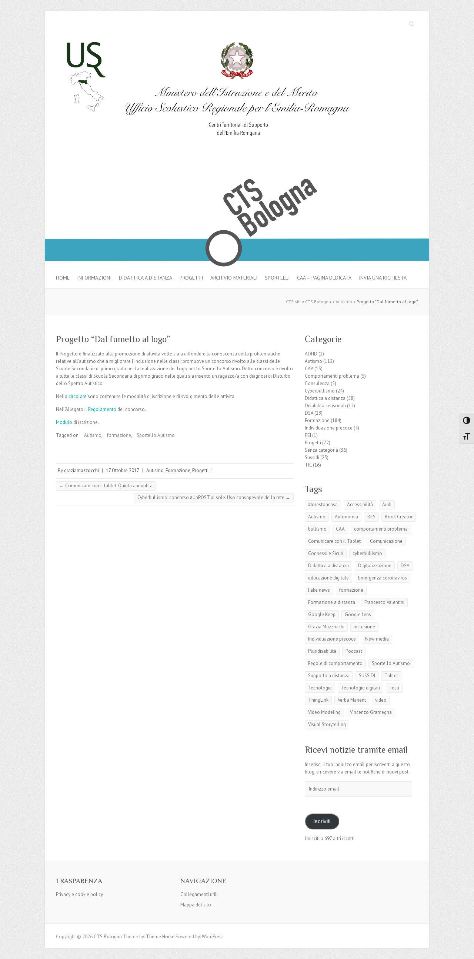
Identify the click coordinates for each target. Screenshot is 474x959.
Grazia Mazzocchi (326, 627)
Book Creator (399, 517)
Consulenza (317, 383)
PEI (308, 435)
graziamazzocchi (81, 470)
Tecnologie (320, 688)
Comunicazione (386, 541)
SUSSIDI (367, 675)
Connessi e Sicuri (325, 553)
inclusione (364, 627)
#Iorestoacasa (323, 504)
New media (377, 639)
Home (63, 277)
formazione (119, 435)
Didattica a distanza (145, 277)
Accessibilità (360, 504)
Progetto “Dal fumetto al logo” (113, 339)
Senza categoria (321, 450)
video (381, 700)
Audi (386, 504)
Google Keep (322, 614)
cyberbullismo (367, 553)
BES (371, 517)
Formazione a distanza (331, 602)
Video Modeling (324, 712)
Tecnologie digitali (360, 688)
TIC (308, 465)
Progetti (191, 277)
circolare (78, 396)
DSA (309, 413)
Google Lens (358, 614)
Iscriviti (321, 821)
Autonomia (346, 517)
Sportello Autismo (156, 435)
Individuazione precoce (329, 428)
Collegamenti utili (199, 894)
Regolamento (102, 409)
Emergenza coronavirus (382, 578)
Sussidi (312, 457)
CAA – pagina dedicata (324, 277)
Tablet (391, 675)
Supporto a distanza (329, 675)
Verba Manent (352, 700)
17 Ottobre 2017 (122, 470)
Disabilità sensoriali (325, 405)
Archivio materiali (233, 277)
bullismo (317, 529)
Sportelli (277, 277)
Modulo (64, 422)
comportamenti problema (381, 529)
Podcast (354, 651)
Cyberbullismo (320, 391)
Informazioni (94, 277)
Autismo (92, 435)
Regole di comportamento (335, 663)
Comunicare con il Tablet (334, 541)
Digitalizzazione (374, 565)
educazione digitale (328, 578)
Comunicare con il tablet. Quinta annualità (106, 485)
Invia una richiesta (383, 277)
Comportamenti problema (332, 376)
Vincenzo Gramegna (371, 712)
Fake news (319, 590)
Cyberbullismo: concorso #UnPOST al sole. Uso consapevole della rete (213, 497)
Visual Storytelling (327, 724)
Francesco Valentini (384, 602)
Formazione (178, 470)
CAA (309, 368)
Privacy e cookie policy (79, 894)
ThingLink (318, 700)
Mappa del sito (195, 905)
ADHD (311, 354)
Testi (394, 688)
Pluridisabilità (322, 651)
